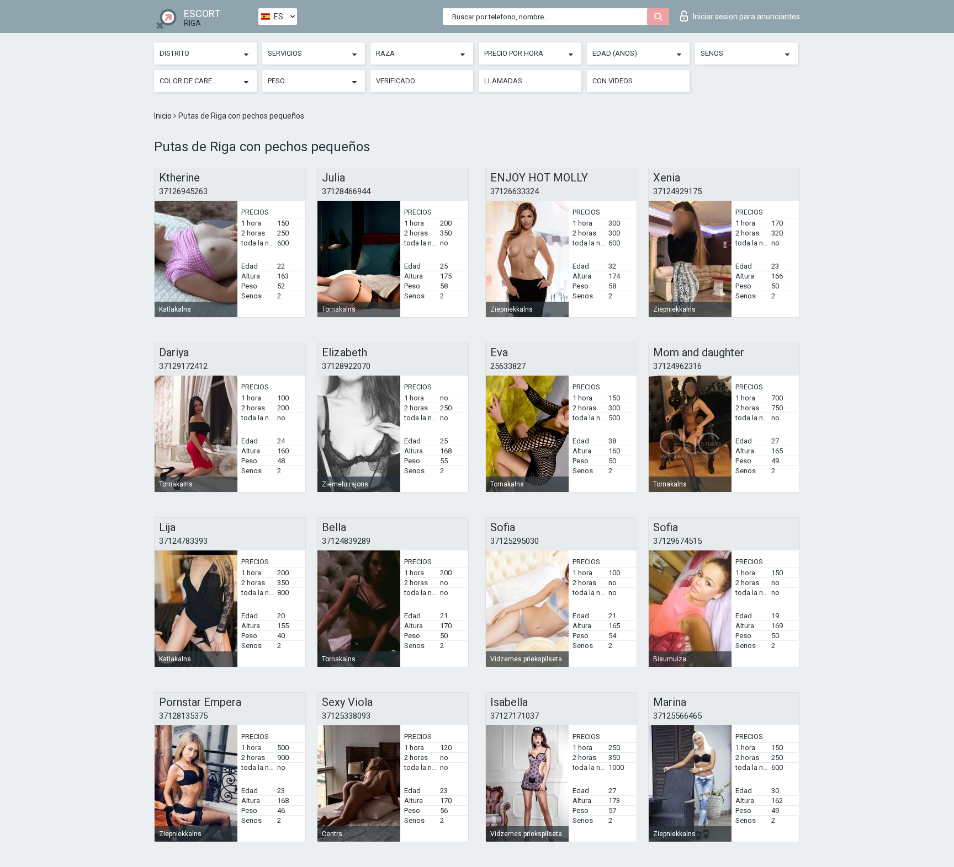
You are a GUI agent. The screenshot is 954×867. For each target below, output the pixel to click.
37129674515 (677, 541)
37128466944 (346, 191)
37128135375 (183, 716)
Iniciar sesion (746, 16)
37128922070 (346, 366)
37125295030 (514, 541)
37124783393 (183, 541)
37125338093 (346, 716)
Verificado (395, 81)
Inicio (163, 115)
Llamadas (503, 81)
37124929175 (677, 191)
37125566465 (677, 716)
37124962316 (677, 366)
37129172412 (183, 366)
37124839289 (346, 541)
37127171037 (514, 716)
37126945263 (183, 191)
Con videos (612, 81)
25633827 (508, 366)
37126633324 (514, 191)
